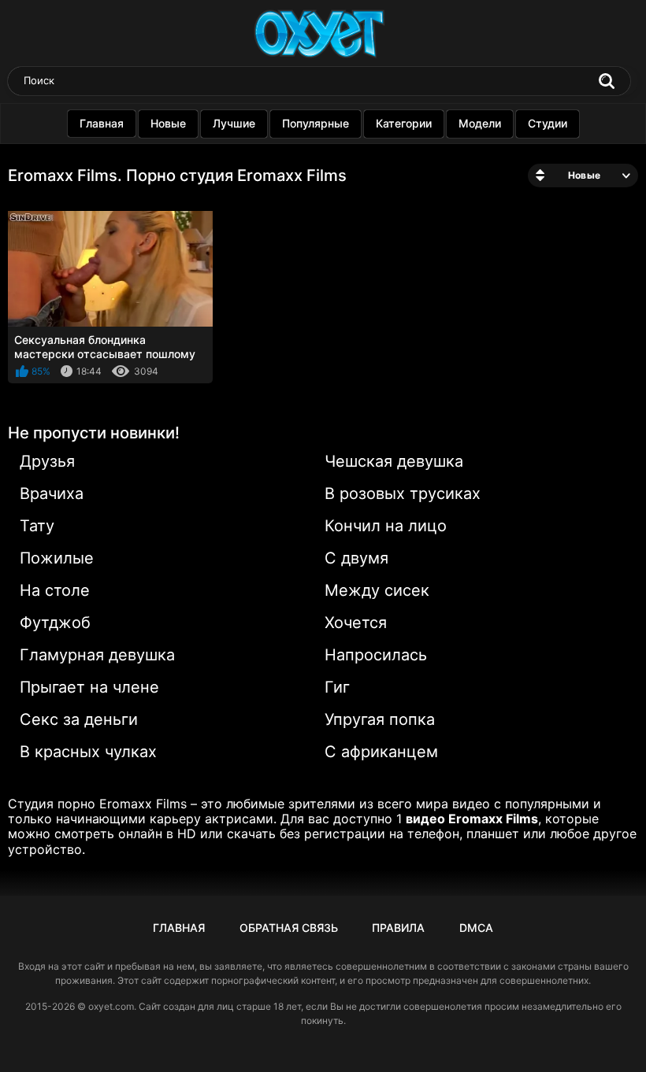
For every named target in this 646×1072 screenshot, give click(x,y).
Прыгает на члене (89, 687)
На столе (55, 590)
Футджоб (55, 622)
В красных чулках (88, 751)
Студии (547, 123)
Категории (404, 123)
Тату (37, 525)
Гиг (337, 687)
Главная (102, 123)
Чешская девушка (394, 461)
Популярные (315, 123)
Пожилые (57, 558)
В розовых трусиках (403, 493)
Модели (480, 123)
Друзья (47, 461)
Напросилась (376, 654)
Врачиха (52, 493)
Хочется (356, 622)
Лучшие (234, 123)
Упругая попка (380, 719)
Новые (168, 123)
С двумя (356, 558)
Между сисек (377, 590)
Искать (606, 81)
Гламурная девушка (97, 654)
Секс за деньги (79, 719)
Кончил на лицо (386, 525)
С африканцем (381, 751)
